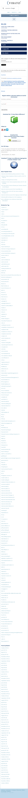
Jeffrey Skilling (5, 530)
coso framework (5, 353)
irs (2, 517)
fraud (17, 84)
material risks (5, 573)
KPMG (3, 551)
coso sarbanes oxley (6, 355)
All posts (3, 91)
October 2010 (5, 757)
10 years (3, 207)
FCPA (3, 419)
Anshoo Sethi (5, 255)
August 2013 (4, 700)
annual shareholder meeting (8, 253)
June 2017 (4, 650)
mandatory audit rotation (7, 565)
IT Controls (4, 519)
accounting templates (6, 231)
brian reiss (4, 296)
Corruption (4, 347)
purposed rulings (5, 634)
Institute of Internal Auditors (8, 482)
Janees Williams (18, 82)
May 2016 (4, 667)
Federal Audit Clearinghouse (8, 421)
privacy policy (11, 792)
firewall (3, 440)
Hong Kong (4, 466)
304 (2, 218)
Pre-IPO (3, 615)
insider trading (5, 480)
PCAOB (3, 599)
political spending (5, 610)
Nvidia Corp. (4, 597)
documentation (5, 379)
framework (4, 445)
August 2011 (4, 735)
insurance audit (5, 484)
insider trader (5, 477)
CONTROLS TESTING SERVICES (9, 31)
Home (8, 12)
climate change (5, 318)
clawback (4, 314)
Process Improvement (6, 621)
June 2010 (4, 765)
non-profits (4, 595)
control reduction (5, 338)
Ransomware (4, 641)
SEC (20, 84)
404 (3, 222)
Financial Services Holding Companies (10, 434)
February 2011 (5, 748)
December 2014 (5, 678)
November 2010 (5, 754)
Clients (3, 316)
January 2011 (4, 750)
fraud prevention (5, 449)
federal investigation (6, 423)
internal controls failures (7, 506)
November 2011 (5, 728)
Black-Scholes (5, 286)
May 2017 (4, 652)
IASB (3, 471)
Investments (4, 512)
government (4, 460)
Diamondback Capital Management (9, 373)
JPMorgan (4, 534)
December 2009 (5, 778)
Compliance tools (6, 333)
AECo (3, 242)
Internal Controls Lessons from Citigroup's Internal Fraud (14, 195)
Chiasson (4, 310)
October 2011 (5, 730)
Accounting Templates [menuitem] (6, 791)
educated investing (6, 386)
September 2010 (5, 759)
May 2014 (4, 685)
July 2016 (3, 663)
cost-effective (5, 357)
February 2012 (5, 722)
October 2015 (5, 672)
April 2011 (4, 743)
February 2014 (5, 691)
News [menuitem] (23, 790)
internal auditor (5, 488)
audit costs (4, 262)
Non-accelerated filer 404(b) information (11, 593)
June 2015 (4, 674)
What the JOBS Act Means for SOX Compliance (11, 197)
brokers (3, 299)
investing (4, 510)
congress (4, 336)
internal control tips (6, 501)
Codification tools (5, 325)
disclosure (4, 375)
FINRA (3, 438)
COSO (3, 349)
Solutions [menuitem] (3, 790)
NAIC (3, 591)
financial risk (4, 432)
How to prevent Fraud (6, 469)
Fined (3, 436)
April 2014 (4, 687)
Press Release (5, 619)
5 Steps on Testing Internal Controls (9, 179)
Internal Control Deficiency (7, 497)
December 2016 (5, 656)
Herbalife (4, 464)
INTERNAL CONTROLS (7, 41)
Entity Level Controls (6, 392)
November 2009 (5, 781)
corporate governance (6, 344)
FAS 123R (4, 408)
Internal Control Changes (7, 495)
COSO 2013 (4, 351)
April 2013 (4, 709)
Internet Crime (5, 508)
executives (4, 399)
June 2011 (4, 739)
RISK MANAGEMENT (6, 37)
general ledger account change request (10, 458)
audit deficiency (5, 264)
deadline (3, 366)
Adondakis (4, 240)
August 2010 (4, 761)
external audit (5, 401)
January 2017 (4, 654)
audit (3, 257)
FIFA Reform (4, 427)
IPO (2, 514)
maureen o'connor (6, 575)
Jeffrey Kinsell (8, 85)
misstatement (5, 584)
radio (3, 639)
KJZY (2, 547)
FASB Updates (5, 412)
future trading (5, 451)
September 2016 (5, 661)
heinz (3, 462)
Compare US (5, 49)
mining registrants (6, 582)
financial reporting (6, 429)
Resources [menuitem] (19, 790)
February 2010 (5, 774)
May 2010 (4, 768)
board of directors (6, 288)
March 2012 (4, 720)
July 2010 (4, 763)
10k (2, 211)
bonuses (4, 294)
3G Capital (4, 220)
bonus (3, 292)
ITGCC (3, 521)
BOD (3, 290)
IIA (2, 473)
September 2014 (5, 680)
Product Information (6, 623)
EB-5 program (5, 381)
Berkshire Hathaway (6, 277)
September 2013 (5, 698)
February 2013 (5, 713)
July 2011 (3, 737)
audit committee (5, 259)
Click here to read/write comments (14, 78)
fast (2, 414)
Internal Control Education (8, 499)
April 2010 (4, 770)
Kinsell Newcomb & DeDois (8, 545)
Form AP (3, 442)
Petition (3, 606)
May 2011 (4, 741)
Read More (3, 74)
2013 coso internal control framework (10, 216)
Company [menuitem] (14, 790)
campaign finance (5, 303)
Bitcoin (3, 283)
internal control (5, 490)
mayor (3, 578)
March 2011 (4, 746)
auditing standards (6, 268)
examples (4, 397)
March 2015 (4, 676)
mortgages (4, 589)
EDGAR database (5, 384)
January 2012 (4, 724)
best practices (5, 279)
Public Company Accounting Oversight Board (11, 632)
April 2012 (4, 717)
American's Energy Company (8, 248)
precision (4, 617)
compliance (4, 329)
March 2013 (4, 711)
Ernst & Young (5, 395)
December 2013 (5, 693)
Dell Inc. (3, 371)
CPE (2, 360)
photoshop (4, 608)
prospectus (4, 626)
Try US (4, 44)
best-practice (4, 281)
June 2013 (4, 704)
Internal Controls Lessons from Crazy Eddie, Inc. (11, 189)
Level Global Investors (6, 560)
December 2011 (5, 726)
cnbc (3, 323)
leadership (4, 554)
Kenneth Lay (4, 541)
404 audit (4, 225)
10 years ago (4, 209)
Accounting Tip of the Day (7, 233)
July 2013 (3, 702)
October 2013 (5, 696)
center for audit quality (7, 305)
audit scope (4, 266)
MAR (3, 567)
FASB (3, 410)
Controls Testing (5, 342)
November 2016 (5, 658)
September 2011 (5, 733)
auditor (3, 270)
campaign (4, 301)
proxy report (4, 628)
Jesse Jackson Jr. (5, 532)
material (3, 571)
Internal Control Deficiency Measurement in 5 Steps (12, 174)
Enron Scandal (5, 390)
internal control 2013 (6, 493)
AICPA (3, 244)
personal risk (4, 604)
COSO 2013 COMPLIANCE (7, 27)
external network (5, 405)
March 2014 (4, 689)
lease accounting (5, 556)
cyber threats (4, 364)
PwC (2, 636)
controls (3, 340)
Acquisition (4, 238)
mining (3, 580)
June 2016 (4, 665)
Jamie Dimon (4, 523)
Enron (3, 388)
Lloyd (3, 562)
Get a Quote (5, 53)
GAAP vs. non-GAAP (6, 453)
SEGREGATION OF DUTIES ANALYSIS (10, 34)
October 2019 (5, 648)
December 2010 (5, 752)
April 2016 (4, 669)
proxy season (5, 630)
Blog (20, 12)
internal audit (4, 486)
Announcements (6, 251)
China (3, 312)
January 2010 (5, 776)
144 (2, 214)
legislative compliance (6, 558)
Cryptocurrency (5, 362)
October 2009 (5, 783)
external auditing (6, 403)
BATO (3, 272)
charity (3, 307)
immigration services (6, 475)
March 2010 (4, 772)
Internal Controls (6, 504)
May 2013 (4, 706)
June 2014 (4, 683)
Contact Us (14, 12)
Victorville (13, 84)
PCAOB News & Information (8, 602)
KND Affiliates (10, 82)
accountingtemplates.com (7, 235)
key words (4, 543)
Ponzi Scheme (5, 613)
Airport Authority (8, 81)
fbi (2, 416)
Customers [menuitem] (8, 790)
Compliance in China (6, 331)
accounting (4, 229)
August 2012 (4, 715)
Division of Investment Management (10, 377)
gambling (4, 456)
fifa (2, 425)
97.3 (2, 227)
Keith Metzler (4, 538)
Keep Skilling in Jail (6, 536)
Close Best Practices (6, 320)
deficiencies (4, 368)
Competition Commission (7, 327)
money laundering (6, 586)
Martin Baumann (5, 569)
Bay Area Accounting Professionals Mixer (11, 275)
